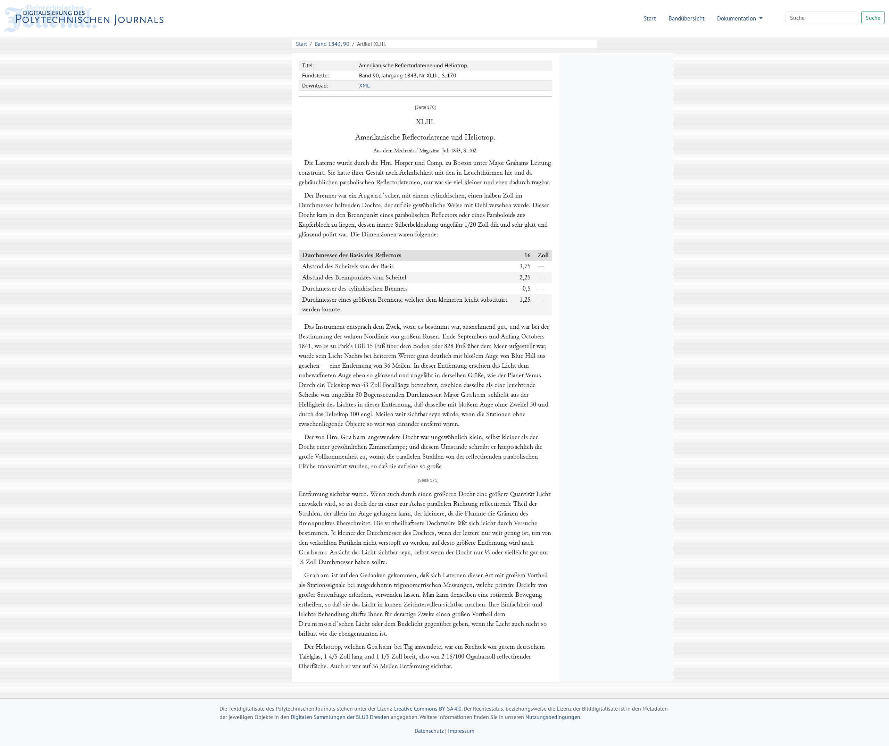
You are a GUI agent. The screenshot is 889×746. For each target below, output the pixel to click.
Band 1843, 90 (332, 43)
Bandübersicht (686, 18)
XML (364, 85)
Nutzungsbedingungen (552, 716)
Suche (873, 17)
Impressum (461, 730)
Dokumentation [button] (737, 18)
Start (649, 18)
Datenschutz (429, 730)
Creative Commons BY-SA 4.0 (427, 708)
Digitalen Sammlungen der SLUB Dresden (340, 716)
